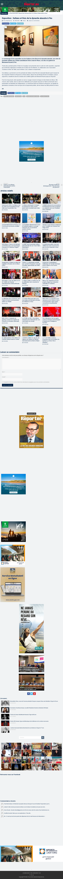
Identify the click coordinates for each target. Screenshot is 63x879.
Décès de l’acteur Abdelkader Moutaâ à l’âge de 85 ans (23, 714)
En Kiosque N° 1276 (31, 413)
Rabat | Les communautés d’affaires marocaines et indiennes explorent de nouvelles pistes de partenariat (29, 669)
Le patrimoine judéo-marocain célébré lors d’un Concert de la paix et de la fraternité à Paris (50, 246)
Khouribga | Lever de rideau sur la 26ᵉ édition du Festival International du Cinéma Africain (11, 282)
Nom (3, 372)
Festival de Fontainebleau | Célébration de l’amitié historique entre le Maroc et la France (51, 264)
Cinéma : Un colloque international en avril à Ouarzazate (9, 185)
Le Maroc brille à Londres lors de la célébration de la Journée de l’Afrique (31, 282)
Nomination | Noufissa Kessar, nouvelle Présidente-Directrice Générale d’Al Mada (29, 707)
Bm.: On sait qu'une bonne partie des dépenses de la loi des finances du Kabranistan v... (24, 816)
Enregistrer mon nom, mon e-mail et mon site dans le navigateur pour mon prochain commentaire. (27, 382)
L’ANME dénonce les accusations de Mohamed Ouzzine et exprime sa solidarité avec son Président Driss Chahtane (51, 207)
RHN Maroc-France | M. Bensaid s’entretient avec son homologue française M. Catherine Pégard (11, 246)
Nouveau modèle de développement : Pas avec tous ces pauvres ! (51, 185)
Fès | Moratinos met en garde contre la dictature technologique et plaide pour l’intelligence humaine (51, 320)
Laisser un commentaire (34, 20)
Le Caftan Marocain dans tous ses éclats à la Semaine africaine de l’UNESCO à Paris (31, 300)
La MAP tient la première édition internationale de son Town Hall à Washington (31, 246)
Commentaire (5, 357)
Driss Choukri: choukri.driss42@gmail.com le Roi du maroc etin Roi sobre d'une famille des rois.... (27, 810)
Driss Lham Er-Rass (9, 96)
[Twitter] (31, 693)
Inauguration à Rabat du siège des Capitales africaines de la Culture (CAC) (11, 264)
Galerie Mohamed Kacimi (33, 96)
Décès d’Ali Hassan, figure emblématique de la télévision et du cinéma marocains (29, 721)
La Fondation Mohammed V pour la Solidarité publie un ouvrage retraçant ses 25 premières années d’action (31, 227)
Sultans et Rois (45, 96)
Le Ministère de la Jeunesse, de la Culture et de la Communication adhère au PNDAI (11, 300)
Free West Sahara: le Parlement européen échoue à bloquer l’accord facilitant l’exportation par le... (27, 803)
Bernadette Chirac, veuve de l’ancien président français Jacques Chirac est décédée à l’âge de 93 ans (34, 701)
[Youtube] (34, 693)
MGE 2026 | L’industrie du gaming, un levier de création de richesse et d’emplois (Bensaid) (10, 320)
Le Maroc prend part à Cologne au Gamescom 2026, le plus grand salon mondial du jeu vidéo (31, 206)
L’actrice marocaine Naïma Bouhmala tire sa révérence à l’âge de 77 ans (27, 727)
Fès (24, 96)
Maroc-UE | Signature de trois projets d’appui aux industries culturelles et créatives (50, 282)
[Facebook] (28, 693)
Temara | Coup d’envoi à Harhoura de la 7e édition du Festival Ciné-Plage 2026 (51, 226)
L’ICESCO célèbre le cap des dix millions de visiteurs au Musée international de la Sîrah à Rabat (30, 339)
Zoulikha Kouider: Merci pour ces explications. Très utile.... (17, 813)
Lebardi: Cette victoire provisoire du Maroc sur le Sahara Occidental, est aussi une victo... (25, 807)
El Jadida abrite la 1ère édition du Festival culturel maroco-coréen (11, 338)
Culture (24, 20)
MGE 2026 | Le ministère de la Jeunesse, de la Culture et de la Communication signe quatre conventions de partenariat (50, 301)
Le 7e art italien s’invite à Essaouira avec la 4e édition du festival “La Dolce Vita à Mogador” (50, 340)
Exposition (18, 96)
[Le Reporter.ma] (31, 3)
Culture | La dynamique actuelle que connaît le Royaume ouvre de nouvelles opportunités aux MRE (31, 264)
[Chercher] (42, 737)
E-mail (4, 377)
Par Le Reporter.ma (7, 20)
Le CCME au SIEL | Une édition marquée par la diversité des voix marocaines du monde (31, 320)
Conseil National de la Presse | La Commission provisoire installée (11, 225)
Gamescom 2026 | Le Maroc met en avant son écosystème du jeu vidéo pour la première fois (11, 206)
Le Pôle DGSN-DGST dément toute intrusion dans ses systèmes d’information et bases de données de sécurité (33, 13)
